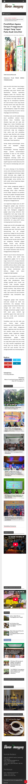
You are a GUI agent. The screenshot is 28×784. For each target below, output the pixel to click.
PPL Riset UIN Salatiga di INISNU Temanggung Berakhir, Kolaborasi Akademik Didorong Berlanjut (16, 663)
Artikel (9, 18)
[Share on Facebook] (8, 360)
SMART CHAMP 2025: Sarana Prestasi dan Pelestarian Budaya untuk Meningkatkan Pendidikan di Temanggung (13, 473)
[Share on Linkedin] (17, 363)
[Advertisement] (14, 570)
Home (5, 18)
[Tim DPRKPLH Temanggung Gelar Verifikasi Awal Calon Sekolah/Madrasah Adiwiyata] (6, 673)
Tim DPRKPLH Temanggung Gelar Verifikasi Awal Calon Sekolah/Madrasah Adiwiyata (17, 671)
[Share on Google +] (8, 363)
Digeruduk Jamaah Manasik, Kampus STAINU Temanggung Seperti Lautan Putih (17, 632)
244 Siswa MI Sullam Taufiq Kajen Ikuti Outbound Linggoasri (13, 408)
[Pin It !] (8, 366)
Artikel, (17, 35)
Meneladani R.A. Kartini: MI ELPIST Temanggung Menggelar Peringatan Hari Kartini (13, 519)
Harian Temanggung (15, 780)
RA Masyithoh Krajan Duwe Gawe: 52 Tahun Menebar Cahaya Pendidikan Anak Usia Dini (14, 496)
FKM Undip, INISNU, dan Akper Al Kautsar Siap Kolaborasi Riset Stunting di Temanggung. (13, 652)
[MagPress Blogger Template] (14, 7)
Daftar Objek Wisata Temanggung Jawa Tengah (16, 616)
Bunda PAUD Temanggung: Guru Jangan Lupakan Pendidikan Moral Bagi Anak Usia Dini (13, 430)
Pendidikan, (21, 35)
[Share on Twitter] (17, 360)
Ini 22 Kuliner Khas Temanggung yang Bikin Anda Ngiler (16, 625)
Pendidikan (14, 18)
